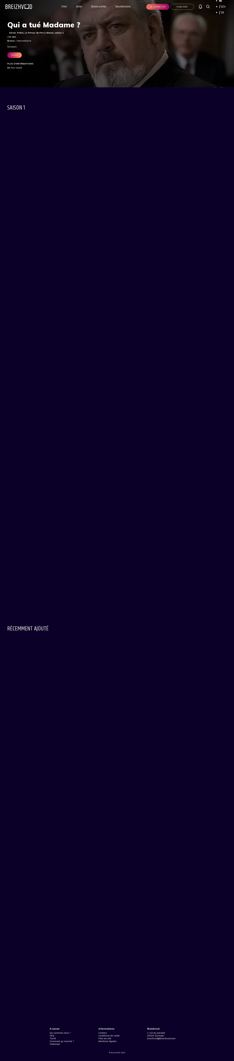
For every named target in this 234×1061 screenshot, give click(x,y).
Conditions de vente (109, 1035)
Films (64, 7)
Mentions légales (107, 1041)
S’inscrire (182, 6)
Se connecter (158, 6)
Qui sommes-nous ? (60, 1032)
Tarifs (53, 1038)
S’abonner (55, 1044)
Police (20, 32)
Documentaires (123, 7)
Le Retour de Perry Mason (39, 32)
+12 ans (11, 36)
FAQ (52, 1035)
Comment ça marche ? (62, 1041)
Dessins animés (98, 7)
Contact (102, 1032)
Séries (79, 7)
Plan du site (104, 1038)
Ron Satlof (16, 67)
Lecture (14, 55)
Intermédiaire (24, 40)
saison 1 (59, 32)
